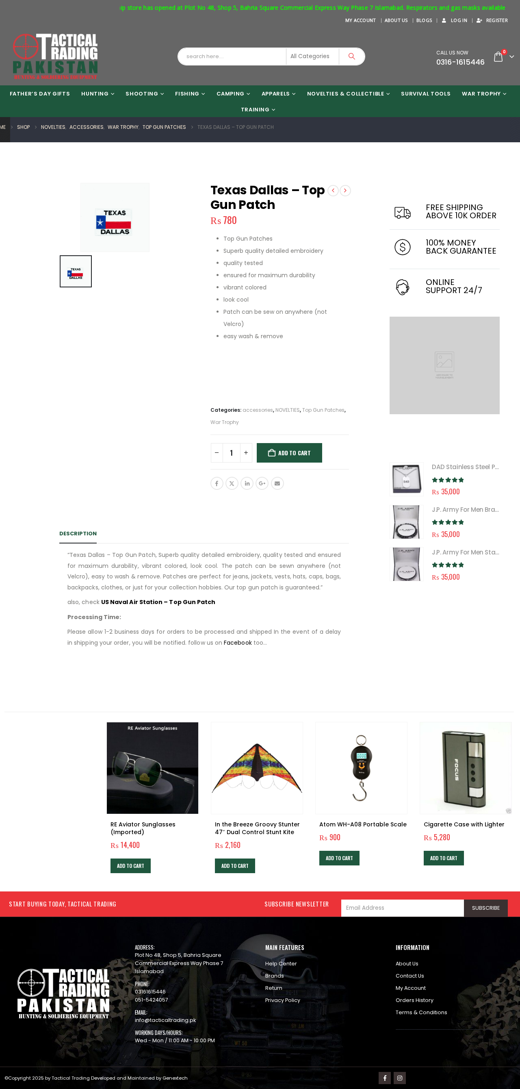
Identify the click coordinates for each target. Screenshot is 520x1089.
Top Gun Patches (323, 409)
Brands (274, 975)
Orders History (414, 1000)
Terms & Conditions (421, 1012)
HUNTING (95, 94)
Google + (262, 483)
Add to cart (294, 452)
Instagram (400, 1078)
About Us (396, 20)
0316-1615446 (460, 62)
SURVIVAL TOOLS (426, 94)
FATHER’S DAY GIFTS (40, 94)
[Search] (351, 56)
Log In (459, 20)
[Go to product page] (407, 479)
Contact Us (410, 975)
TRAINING (255, 109)
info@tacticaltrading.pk (165, 1020)
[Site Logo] (55, 57)
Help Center (281, 963)
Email (277, 483)
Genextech (175, 1078)
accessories (258, 409)
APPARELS (276, 94)
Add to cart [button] (130, 865)
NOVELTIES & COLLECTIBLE (345, 94)
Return (273, 988)
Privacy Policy (282, 1000)
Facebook (216, 483)
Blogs (424, 20)
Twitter (231, 483)
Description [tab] (78, 533)
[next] (345, 191)
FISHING (187, 94)
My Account (360, 20)
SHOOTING (142, 94)
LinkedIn (247, 483)
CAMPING (231, 94)
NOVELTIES (287, 409)
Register (497, 20)
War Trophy (481, 94)
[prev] (333, 191)
